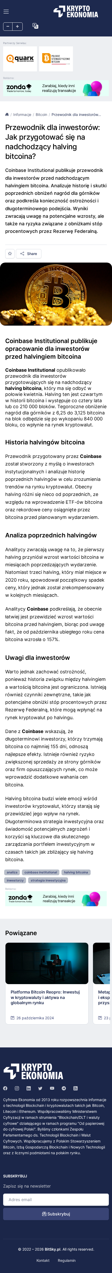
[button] (35, 26)
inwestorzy (15, 880)
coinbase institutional (40, 872)
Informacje (22, 114)
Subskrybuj (58, 1213)
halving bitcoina (76, 872)
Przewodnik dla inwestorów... (76, 114)
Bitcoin (41, 114)
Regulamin (67, 1260)
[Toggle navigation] (6, 11)
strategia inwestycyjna (48, 880)
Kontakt (42, 1260)
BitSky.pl (52, 1249)
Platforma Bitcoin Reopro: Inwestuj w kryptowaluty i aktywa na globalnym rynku (45, 997)
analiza (12, 872)
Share (31, 253)
